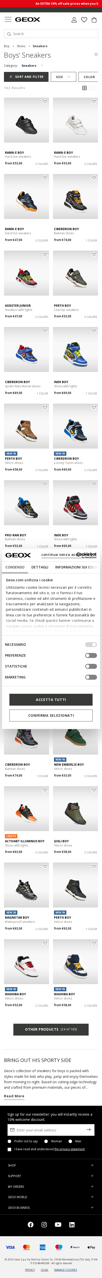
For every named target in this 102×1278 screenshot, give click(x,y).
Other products (51, 1029)
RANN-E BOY (14, 153)
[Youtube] (58, 1225)
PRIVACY (30, 1270)
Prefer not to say (26, 1141)
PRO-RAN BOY (15, 535)
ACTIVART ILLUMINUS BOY (25, 841)
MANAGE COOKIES (65, 1270)
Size (59, 77)
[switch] (91, 655)
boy (6, 46)
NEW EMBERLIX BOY (69, 764)
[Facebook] (31, 1225)
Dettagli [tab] (39, 567)
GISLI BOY (61, 841)
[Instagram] (44, 1225)
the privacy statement (69, 1149)
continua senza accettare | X (68, 554)
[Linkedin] (72, 1225)
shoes (21, 46)
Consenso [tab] (15, 567)
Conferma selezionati (51, 715)
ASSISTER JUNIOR (18, 305)
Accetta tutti (51, 699)
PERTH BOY (62, 305)
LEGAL (44, 1270)
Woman (56, 1141)
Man (78, 1141)
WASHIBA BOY (15, 994)
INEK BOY (61, 382)
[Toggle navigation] (8, 20)
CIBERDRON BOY (66, 229)
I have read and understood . (49, 1149)
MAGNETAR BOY (17, 917)
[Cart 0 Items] (94, 21)
